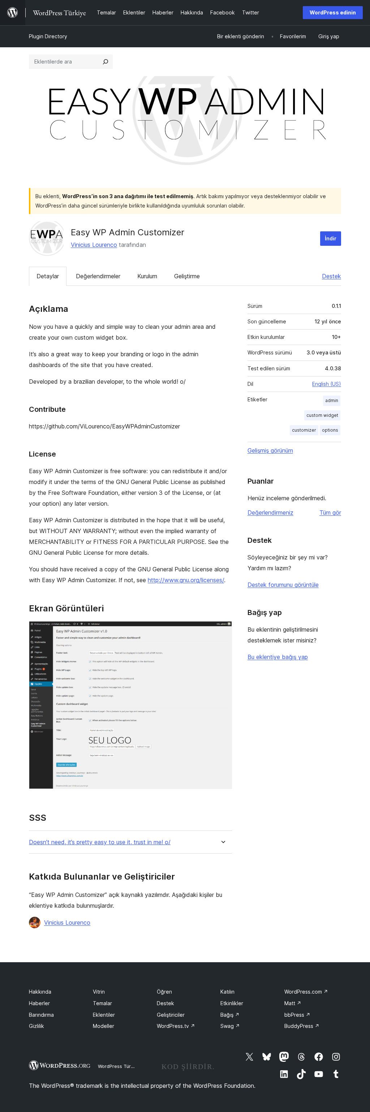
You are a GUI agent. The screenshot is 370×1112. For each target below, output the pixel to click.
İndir (330, 238)
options (330, 430)
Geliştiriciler (171, 1015)
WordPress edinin (333, 12)
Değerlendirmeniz (270, 512)
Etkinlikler (231, 1003)
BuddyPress (301, 1026)
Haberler (39, 1003)
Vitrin (99, 992)
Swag (230, 1026)
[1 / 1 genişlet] (222, 631)
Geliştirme (187, 276)
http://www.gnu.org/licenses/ (186, 580)
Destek (331, 276)
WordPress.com (306, 992)
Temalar (102, 1003)
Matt (292, 1003)
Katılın (227, 992)
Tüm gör (330, 512)
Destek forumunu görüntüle (283, 584)
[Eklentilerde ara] (105, 61)
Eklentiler (104, 1015)
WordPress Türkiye (119, 1066)
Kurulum (147, 276)
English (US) (326, 384)
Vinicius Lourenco (94, 244)
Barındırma (41, 1015)
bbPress (297, 1015)
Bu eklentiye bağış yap (278, 656)
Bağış (230, 1015)
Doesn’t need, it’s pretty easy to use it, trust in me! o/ (100, 842)
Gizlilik (36, 1026)
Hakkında (40, 992)
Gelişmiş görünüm (270, 450)
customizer (304, 430)
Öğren (164, 992)
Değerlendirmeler (98, 276)
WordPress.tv (176, 1026)
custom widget (322, 415)
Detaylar (47, 276)
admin (331, 400)
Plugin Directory (48, 36)
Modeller (103, 1026)
